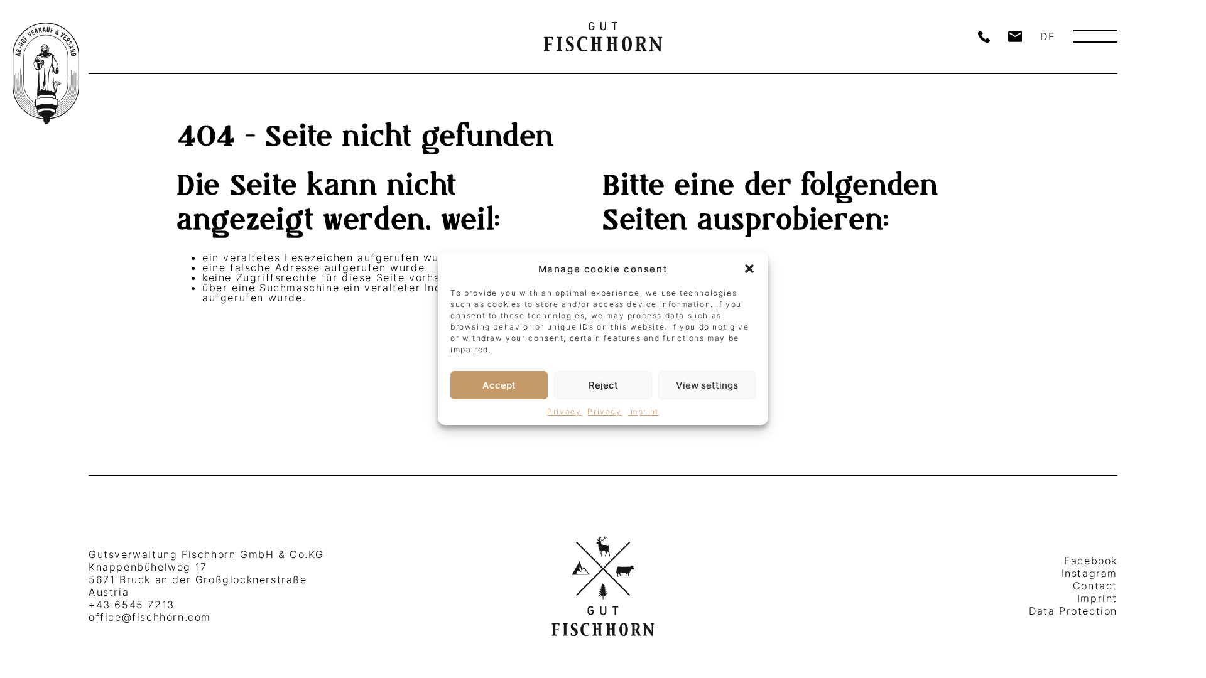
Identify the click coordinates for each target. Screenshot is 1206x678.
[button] (749, 268)
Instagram (1089, 573)
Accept (499, 385)
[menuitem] (1047, 36)
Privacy (564, 411)
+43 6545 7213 (132, 604)
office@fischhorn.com (150, 617)
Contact (1095, 585)
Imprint (643, 411)
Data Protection (1073, 611)
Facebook (1090, 560)
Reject (603, 385)
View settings (707, 385)
